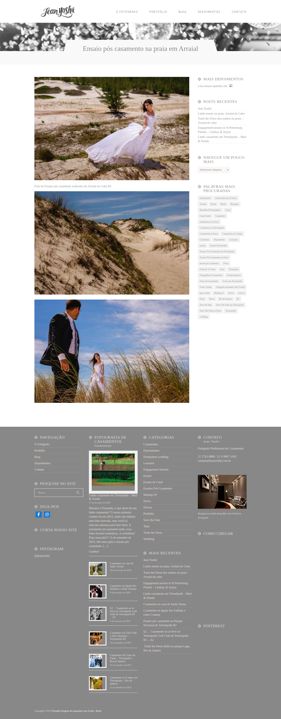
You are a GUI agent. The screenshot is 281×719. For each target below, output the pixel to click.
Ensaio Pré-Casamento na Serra (214, 257)
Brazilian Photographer (210, 210)
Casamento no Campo (232, 233)
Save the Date (151, 520)
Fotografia (233, 269)
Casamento (220, 216)
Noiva (231, 293)
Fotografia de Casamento (211, 275)
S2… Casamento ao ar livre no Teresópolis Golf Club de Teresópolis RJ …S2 (123, 613)
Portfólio (158, 11)
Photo (211, 299)
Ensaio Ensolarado (218, 245)
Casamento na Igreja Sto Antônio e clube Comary (123, 587)
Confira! (94, 551)
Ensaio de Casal (153, 482)
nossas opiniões (213, 86)
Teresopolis (231, 310)
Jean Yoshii (204, 108)
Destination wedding (155, 456)
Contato (239, 11)
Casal (227, 210)
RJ (238, 299)
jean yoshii (205, 293)
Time (146, 526)
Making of (219, 293)
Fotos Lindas (206, 287)
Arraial (203, 204)
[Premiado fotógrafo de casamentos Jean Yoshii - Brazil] (60, 11)
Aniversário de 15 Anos (226, 198)
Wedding (148, 539)
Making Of (150, 494)
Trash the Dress (152, 532)
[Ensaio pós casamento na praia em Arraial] (111, 179)
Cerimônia (204, 239)
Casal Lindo (205, 216)
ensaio (202, 245)
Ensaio (147, 475)
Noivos (147, 507)
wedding (204, 316)
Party (202, 299)
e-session (233, 239)
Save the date (206, 305)
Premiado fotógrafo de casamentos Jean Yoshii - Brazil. (77, 711)
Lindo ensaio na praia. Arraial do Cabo (221, 113)
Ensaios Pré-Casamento (157, 488)
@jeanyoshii (42, 555)
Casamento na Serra (209, 233)
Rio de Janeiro (225, 299)
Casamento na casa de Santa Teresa (121, 565)
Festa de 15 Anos (207, 269)
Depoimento (219, 239)
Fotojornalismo (234, 275)
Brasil (213, 204)
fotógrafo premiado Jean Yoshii (230, 287)
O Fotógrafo (127, 11)
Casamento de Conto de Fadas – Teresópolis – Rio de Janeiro (122, 658)
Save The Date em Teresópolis (230, 305)
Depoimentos (209, 11)
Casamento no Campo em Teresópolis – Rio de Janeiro (123, 680)
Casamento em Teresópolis (212, 227)
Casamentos (150, 444)
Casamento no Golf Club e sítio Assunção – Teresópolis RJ (123, 635)
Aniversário (205, 198)
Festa (225, 263)
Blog (183, 11)
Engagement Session (155, 469)
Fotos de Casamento (209, 281)
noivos (241, 293)
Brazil (223, 204)
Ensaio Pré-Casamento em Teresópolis (217, 251)
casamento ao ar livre (209, 222)
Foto (222, 269)
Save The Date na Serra (210, 310)
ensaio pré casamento (209, 263)
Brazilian (235, 204)
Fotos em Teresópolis (232, 281)
